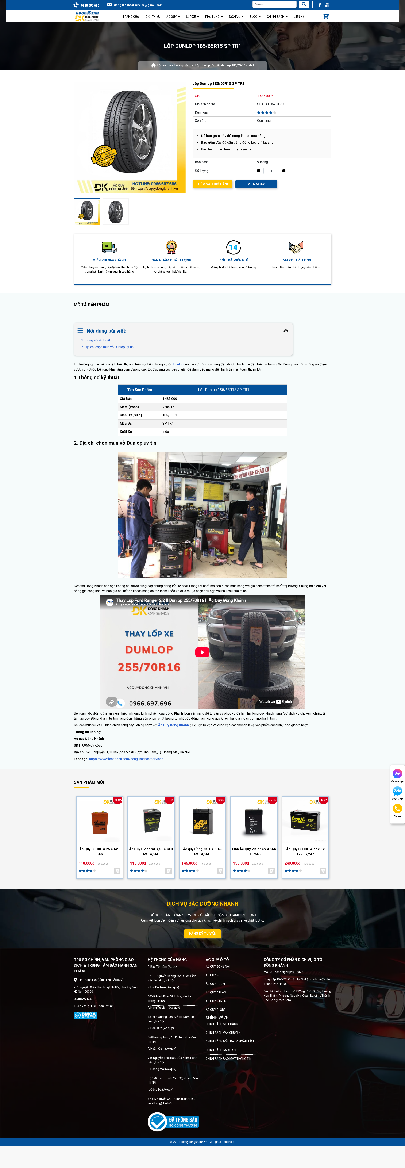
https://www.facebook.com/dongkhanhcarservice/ (126, 759)
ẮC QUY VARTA (216, 1001)
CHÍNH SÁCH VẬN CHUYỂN (223, 1032)
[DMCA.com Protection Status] (85, 1015)
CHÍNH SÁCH (217, 1017)
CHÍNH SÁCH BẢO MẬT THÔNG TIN (228, 1058)
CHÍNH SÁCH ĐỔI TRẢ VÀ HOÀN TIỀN (230, 1041)
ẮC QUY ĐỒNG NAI (218, 966)
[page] (320, 5)
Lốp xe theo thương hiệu (173, 65)
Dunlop (178, 364)
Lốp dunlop (202, 65)
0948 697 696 (90, 5)
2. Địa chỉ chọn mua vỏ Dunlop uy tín (107, 347)
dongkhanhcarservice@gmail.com (138, 5)
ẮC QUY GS (213, 975)
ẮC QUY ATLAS (216, 992)
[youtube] (327, 5)
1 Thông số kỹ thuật (95, 340)
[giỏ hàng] (326, 17)
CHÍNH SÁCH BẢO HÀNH (221, 1050)
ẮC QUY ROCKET (217, 983)
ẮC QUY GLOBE (216, 1009)
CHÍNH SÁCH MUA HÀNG (222, 1024)
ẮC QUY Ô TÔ (217, 959)
